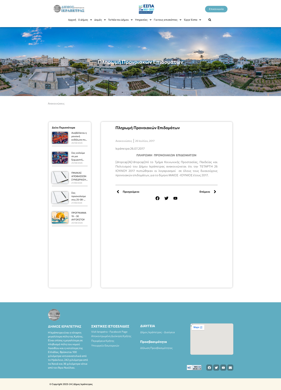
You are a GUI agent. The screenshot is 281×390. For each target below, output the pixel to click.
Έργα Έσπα (190, 19)
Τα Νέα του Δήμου (118, 19)
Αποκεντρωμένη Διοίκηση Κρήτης (111, 336)
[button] (209, 19)
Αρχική (72, 19)
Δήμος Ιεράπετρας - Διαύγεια (157, 332)
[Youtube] (175, 198)
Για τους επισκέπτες (166, 19)
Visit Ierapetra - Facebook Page (109, 331)
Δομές (98, 19)
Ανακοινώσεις (56, 103)
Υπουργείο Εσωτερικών (105, 345)
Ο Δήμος (83, 19)
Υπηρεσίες (141, 19)
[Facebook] (158, 198)
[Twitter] (166, 198)
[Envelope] (230, 367)
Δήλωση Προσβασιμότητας (156, 347)
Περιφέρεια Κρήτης (102, 340)
